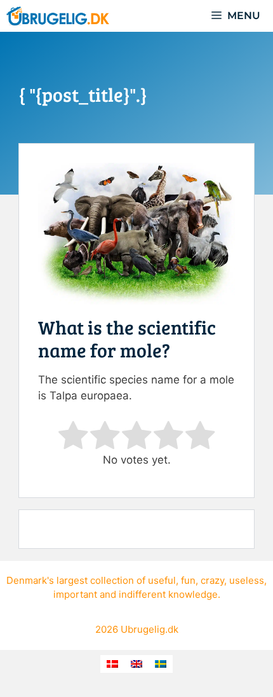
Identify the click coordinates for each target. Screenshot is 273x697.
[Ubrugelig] (57, 16)
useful (162, 580)
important (75, 594)
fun (188, 580)
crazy (212, 580)
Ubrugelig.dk (149, 629)
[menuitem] (112, 664)
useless (246, 580)
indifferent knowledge (168, 594)
